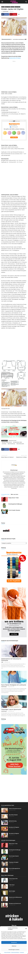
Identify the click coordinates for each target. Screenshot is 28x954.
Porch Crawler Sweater (14, 510)
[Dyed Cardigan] (4, 892)
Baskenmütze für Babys (15, 58)
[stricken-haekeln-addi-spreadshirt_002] (14, 432)
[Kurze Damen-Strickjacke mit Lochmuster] (14, 677)
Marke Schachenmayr (11, 443)
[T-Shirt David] (4, 886)
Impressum (22, 952)
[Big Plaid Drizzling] (4, 822)
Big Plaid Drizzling (12, 821)
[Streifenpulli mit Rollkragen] (4, 505)
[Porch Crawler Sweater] (4, 511)
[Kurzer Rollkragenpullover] (4, 870)
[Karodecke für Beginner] (4, 835)
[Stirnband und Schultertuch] (4, 905)
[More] (19, 14)
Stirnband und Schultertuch (15, 903)
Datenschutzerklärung (15, 952)
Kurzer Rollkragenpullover (14, 868)
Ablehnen (14, 946)
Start (2, 4)
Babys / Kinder (11, 4)
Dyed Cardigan (12, 891)
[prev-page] (2, 516)
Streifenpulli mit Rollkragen (15, 504)
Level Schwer (4, 443)
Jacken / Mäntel (17, 6)
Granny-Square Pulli (13, 878)
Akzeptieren (14, 942)
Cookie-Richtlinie (7, 952)
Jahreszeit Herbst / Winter (17, 442)
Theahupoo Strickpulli (13, 862)
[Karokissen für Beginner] (4, 829)
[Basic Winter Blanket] (4, 816)
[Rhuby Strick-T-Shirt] (4, 499)
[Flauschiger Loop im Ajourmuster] (14, 701)
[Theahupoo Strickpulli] (4, 864)
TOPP (2, 662)
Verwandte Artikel (5, 494)
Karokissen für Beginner (14, 827)
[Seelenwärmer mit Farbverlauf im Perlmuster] (14, 651)
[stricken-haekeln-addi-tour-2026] (14, 774)
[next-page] (4, 516)
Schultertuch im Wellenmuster (15, 897)
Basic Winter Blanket (13, 814)
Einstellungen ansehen (14, 949)
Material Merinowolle (20, 443)
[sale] (14, 583)
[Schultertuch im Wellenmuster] (4, 899)
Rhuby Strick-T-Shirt (13, 497)
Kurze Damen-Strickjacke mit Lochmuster (13, 685)
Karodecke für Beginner (14, 833)
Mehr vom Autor (14, 494)
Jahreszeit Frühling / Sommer (7, 442)
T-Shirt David (11, 884)
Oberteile (12, 6)
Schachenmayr (5, 11)
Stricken (5, 4)
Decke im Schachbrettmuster (15, 808)
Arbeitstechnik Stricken (12, 440)
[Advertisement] (14, 76)
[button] (26, 928)
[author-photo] (14, 468)
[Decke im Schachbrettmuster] (4, 810)
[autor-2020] (6, 535)
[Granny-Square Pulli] (4, 880)
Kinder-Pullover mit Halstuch (7, 457)
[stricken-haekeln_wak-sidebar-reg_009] (14, 637)
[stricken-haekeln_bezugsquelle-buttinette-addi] (14, 130)
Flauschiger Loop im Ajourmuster (11, 709)
